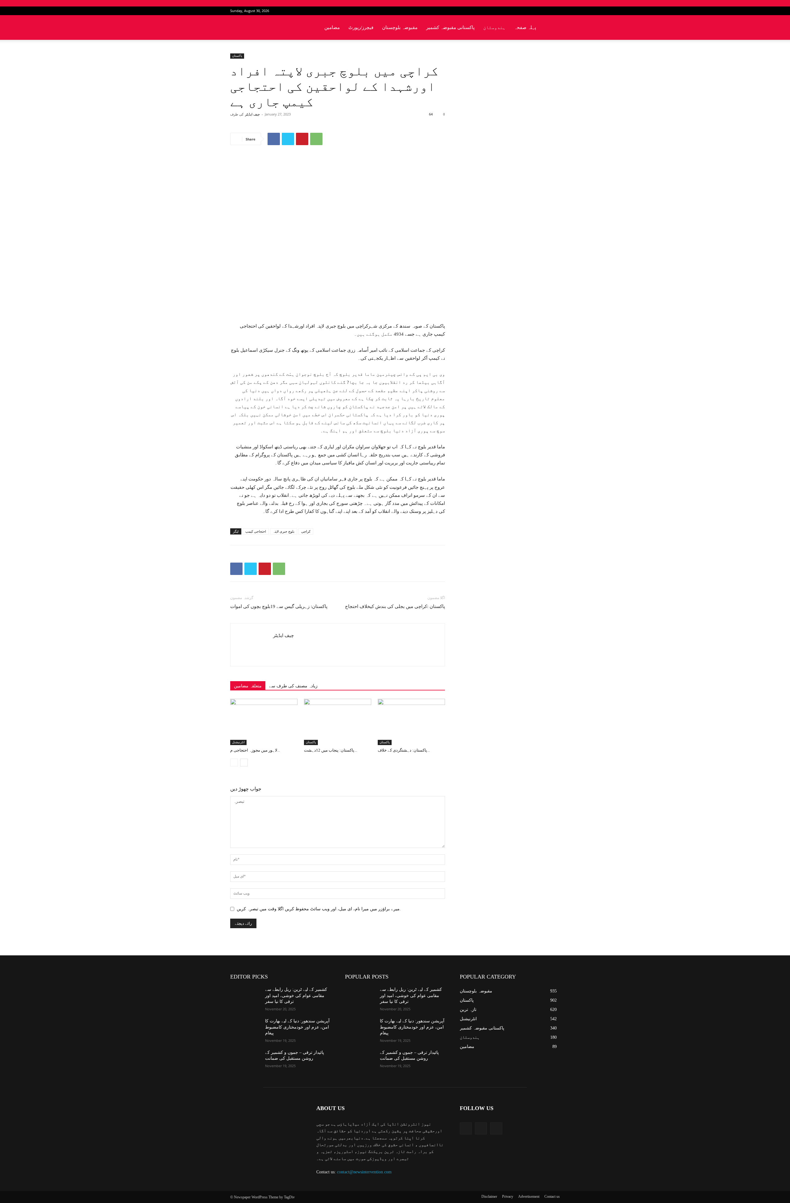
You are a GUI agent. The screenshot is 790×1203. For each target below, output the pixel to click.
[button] (552, 28)
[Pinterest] (302, 139)
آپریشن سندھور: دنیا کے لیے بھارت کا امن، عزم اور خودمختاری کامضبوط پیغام (297, 1027)
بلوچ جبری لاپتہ (283, 531)
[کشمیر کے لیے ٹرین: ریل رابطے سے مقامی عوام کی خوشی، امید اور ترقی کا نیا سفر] (245, 997)
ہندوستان (494, 27)
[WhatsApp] (316, 139)
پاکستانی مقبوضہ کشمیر (450, 27)
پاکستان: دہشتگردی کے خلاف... (404, 750)
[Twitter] (545, 10)
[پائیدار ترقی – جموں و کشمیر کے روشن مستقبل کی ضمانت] (245, 1060)
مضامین (332, 27)
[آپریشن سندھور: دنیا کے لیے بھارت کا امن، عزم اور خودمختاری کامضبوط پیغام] (245, 1028)
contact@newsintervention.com (364, 1172)
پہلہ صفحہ (525, 27)
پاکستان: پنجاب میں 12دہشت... (330, 750)
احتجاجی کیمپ (255, 531)
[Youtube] (555, 10)
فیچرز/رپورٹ (360, 27)
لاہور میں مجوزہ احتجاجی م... (255, 750)
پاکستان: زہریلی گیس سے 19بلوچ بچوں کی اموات (278, 606)
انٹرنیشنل (238, 742)
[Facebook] (534, 10)
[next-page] (244, 762)
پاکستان (237, 55)
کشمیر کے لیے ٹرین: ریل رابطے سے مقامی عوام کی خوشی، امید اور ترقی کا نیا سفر (296, 995)
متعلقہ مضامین (248, 686)
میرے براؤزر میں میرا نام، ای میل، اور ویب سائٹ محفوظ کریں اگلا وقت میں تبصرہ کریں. (319, 909)
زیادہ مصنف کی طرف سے (293, 686)
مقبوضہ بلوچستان (400, 27)
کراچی (305, 531)
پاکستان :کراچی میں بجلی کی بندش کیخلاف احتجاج (395, 606)
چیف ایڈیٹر (252, 114)
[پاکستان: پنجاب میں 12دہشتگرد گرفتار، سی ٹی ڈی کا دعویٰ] (337, 722)
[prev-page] (234, 762)
